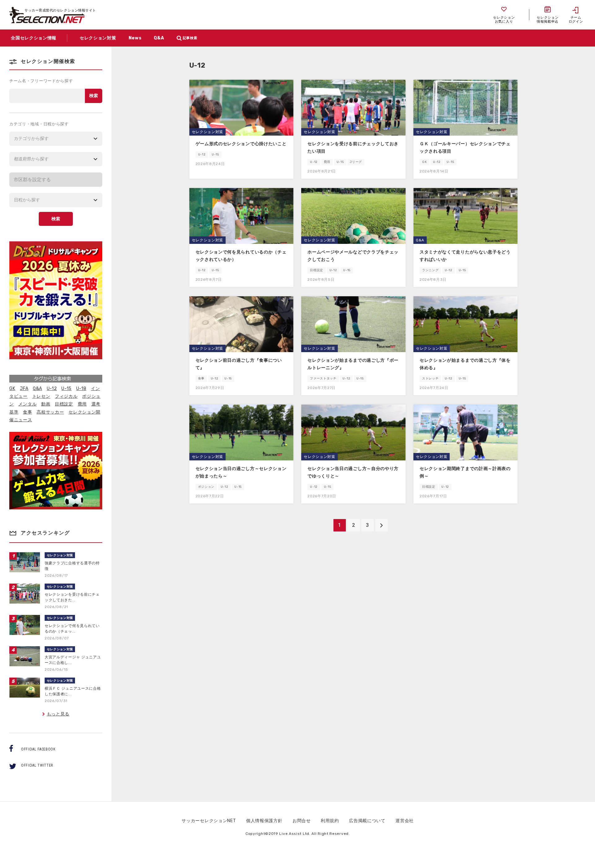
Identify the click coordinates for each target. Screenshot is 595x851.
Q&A (37, 388)
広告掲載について (367, 820)
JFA (24, 388)
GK (12, 388)
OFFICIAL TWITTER (37, 765)
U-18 (81, 388)
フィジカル (66, 396)
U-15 (66, 388)
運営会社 (404, 820)
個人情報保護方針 (264, 820)
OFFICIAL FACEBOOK (38, 749)
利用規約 (330, 820)
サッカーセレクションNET (209, 820)
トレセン (41, 396)
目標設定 (64, 404)
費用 (82, 404)
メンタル (27, 404)
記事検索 (190, 38)
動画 (45, 404)
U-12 (52, 388)
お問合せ (302, 820)
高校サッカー (50, 412)
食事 (27, 412)
